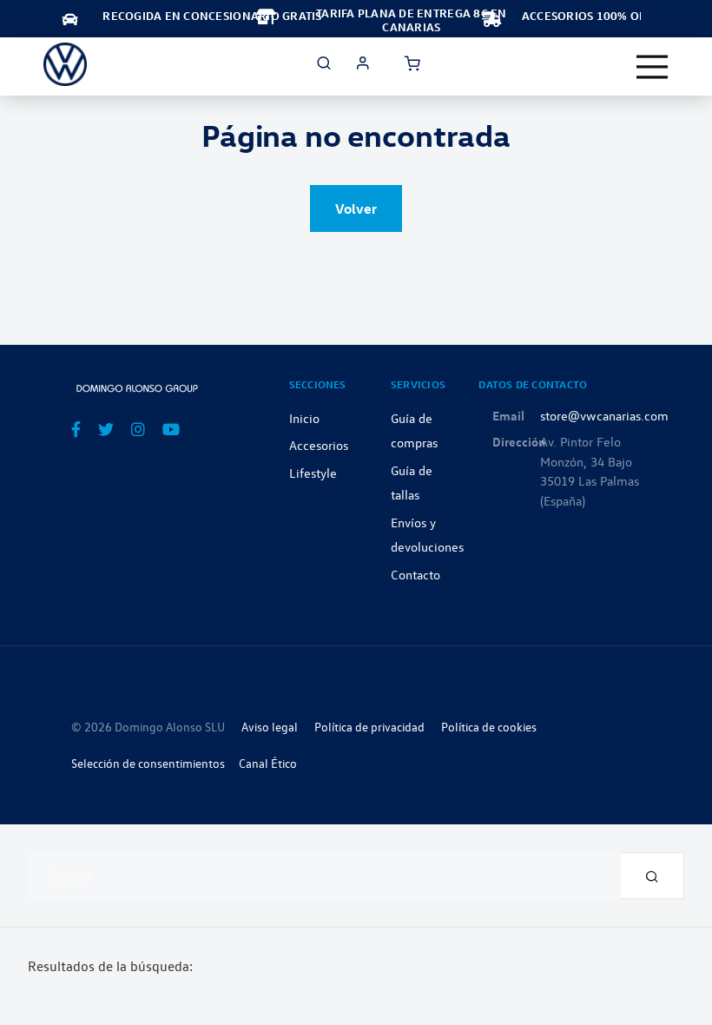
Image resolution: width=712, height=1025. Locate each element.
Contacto (415, 574)
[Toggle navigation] (652, 67)
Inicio (304, 418)
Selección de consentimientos (148, 763)
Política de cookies (489, 726)
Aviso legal (269, 726)
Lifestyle (313, 472)
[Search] (652, 875)
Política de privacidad (369, 726)
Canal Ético (268, 763)
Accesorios (318, 445)
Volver (356, 208)
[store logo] (65, 64)
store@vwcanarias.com (604, 415)
